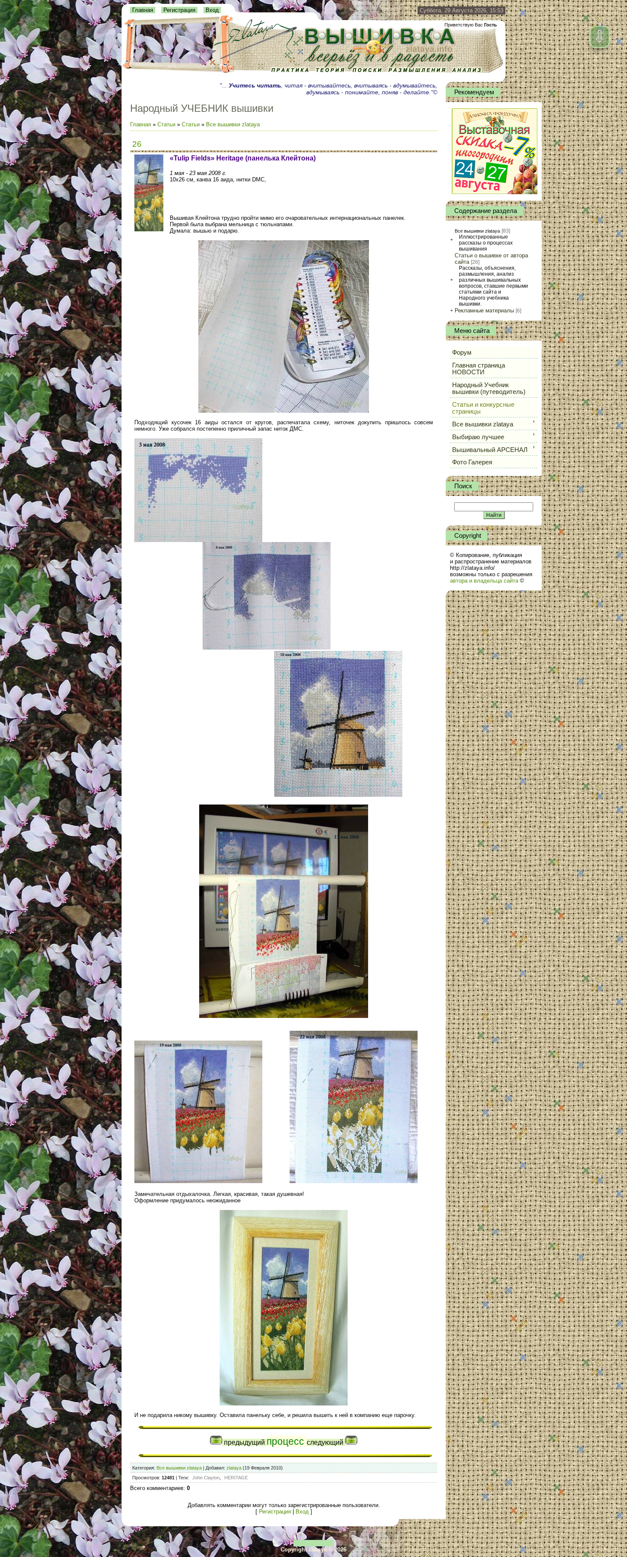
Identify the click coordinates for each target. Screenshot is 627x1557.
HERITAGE (236, 1477)
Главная (142, 10)
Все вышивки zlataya (233, 124)
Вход (212, 10)
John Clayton (206, 1477)
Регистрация (179, 10)
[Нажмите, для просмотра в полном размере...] (283, 411)
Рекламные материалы (484, 310)
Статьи (166, 124)
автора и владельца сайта (484, 580)
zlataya (233, 1467)
